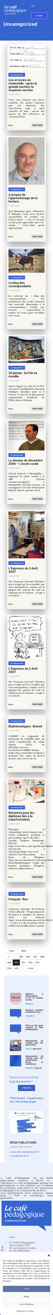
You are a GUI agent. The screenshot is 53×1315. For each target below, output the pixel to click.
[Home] (16, 18)
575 (16, 968)
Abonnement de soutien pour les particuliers (34, 1043)
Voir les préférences (27, 1304)
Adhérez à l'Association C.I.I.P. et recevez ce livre (34, 997)
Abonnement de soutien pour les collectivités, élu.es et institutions (34, 1060)
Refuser (26, 1296)
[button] (48, 1255)
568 (42, 956)
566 (28, 956)
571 (23, 962)
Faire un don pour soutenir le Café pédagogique (34, 1027)
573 (37, 962)
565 (21, 956)
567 (35, 956)
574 (9, 968)
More (10, 877)
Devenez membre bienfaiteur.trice (34, 1011)
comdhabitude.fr (19, 1155)
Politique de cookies (25, 1311)
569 (9, 962)
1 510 (30, 968)
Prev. (11, 951)
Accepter (26, 1289)
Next (23, 951)
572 (30, 962)
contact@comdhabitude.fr (24, 1152)
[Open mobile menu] (34, 6)
